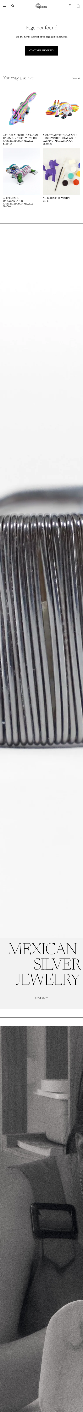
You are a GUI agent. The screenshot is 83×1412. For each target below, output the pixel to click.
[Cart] (78, 6)
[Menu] (4, 5)
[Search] (12, 6)
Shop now (41, 997)
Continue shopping (41, 50)
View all (76, 78)
